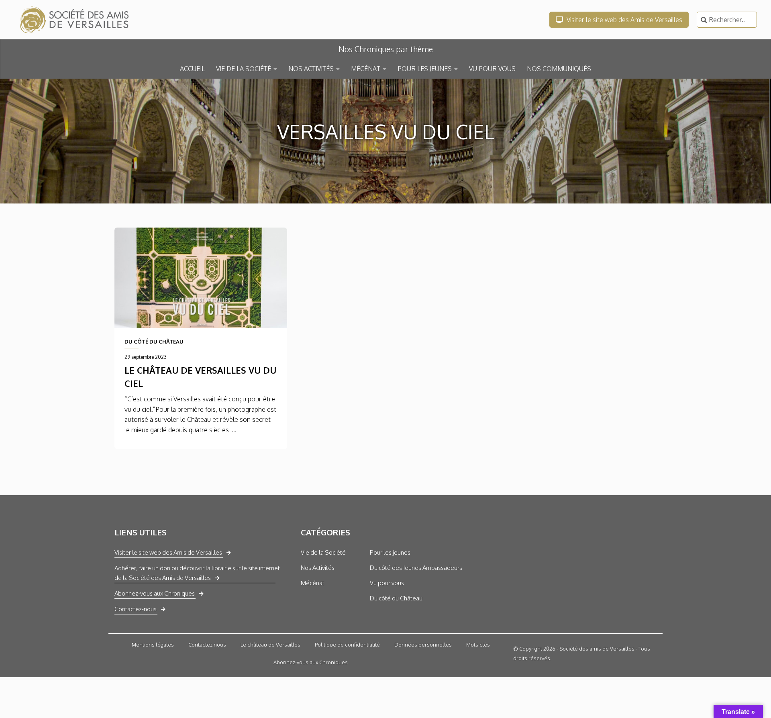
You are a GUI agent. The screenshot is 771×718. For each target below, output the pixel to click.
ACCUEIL (192, 69)
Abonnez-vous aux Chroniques (154, 593)
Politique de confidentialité (347, 644)
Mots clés (478, 644)
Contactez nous (207, 644)
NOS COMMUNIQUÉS (559, 69)
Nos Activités (318, 568)
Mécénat (312, 583)
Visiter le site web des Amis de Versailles (623, 20)
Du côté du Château (396, 598)
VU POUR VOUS (492, 69)
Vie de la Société (323, 552)
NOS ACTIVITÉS (311, 69)
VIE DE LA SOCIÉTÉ (243, 69)
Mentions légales (153, 644)
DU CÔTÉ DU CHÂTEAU (154, 341)
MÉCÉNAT (365, 69)
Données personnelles (423, 644)
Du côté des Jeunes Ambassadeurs (416, 568)
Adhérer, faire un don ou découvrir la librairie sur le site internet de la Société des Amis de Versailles (197, 573)
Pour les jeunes (390, 552)
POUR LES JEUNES (425, 69)
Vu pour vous (387, 583)
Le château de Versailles (270, 644)
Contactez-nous (135, 609)
